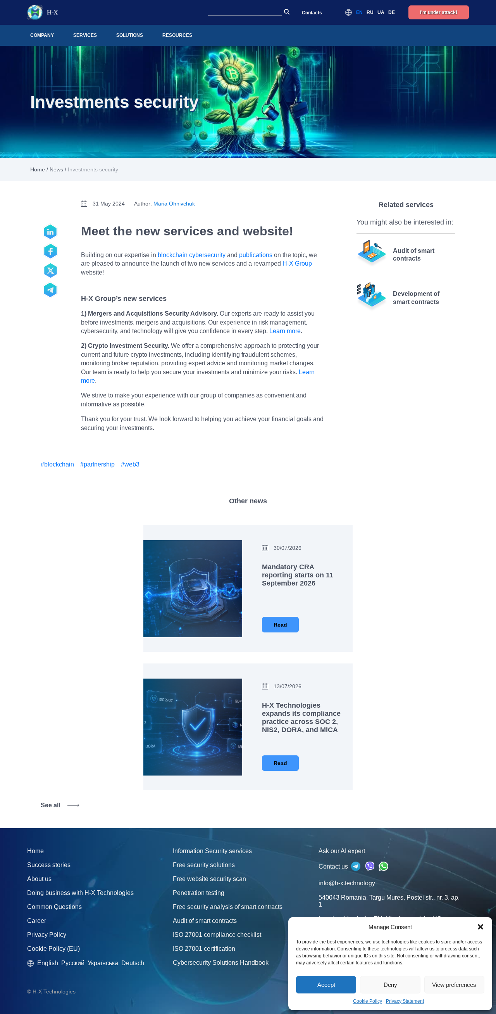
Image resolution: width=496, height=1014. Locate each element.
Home (37, 169)
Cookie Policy (367, 1001)
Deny (390, 984)
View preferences (454, 984)
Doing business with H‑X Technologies (80, 893)
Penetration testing (198, 893)
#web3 (130, 464)
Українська (103, 963)
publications (255, 255)
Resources (177, 35)
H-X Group (297, 263)
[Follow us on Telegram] (50, 290)
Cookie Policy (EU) (53, 948)
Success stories (49, 865)
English (47, 963)
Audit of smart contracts (205, 920)
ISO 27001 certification (204, 948)
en (359, 12)
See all (50, 805)
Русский (72, 963)
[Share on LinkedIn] (50, 232)
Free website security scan (209, 879)
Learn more (285, 331)
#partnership (97, 464)
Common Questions (54, 906)
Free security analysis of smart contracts (227, 906)
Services (85, 35)
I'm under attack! (438, 12)
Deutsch (132, 963)
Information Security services (212, 851)
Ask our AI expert (342, 851)
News (56, 169)
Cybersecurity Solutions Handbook (221, 962)
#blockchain (57, 464)
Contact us (334, 866)
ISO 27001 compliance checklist (217, 934)
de (391, 12)
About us (39, 879)
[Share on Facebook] (50, 251)
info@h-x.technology (347, 883)
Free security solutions (204, 865)
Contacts (312, 13)
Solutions (129, 35)
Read (280, 625)
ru (370, 12)
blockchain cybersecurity (192, 255)
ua (380, 12)
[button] (480, 927)
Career (36, 920)
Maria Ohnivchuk (174, 203)
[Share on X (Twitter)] (50, 270)
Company (42, 35)
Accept (326, 984)
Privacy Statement (405, 1001)
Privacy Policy (46, 934)
